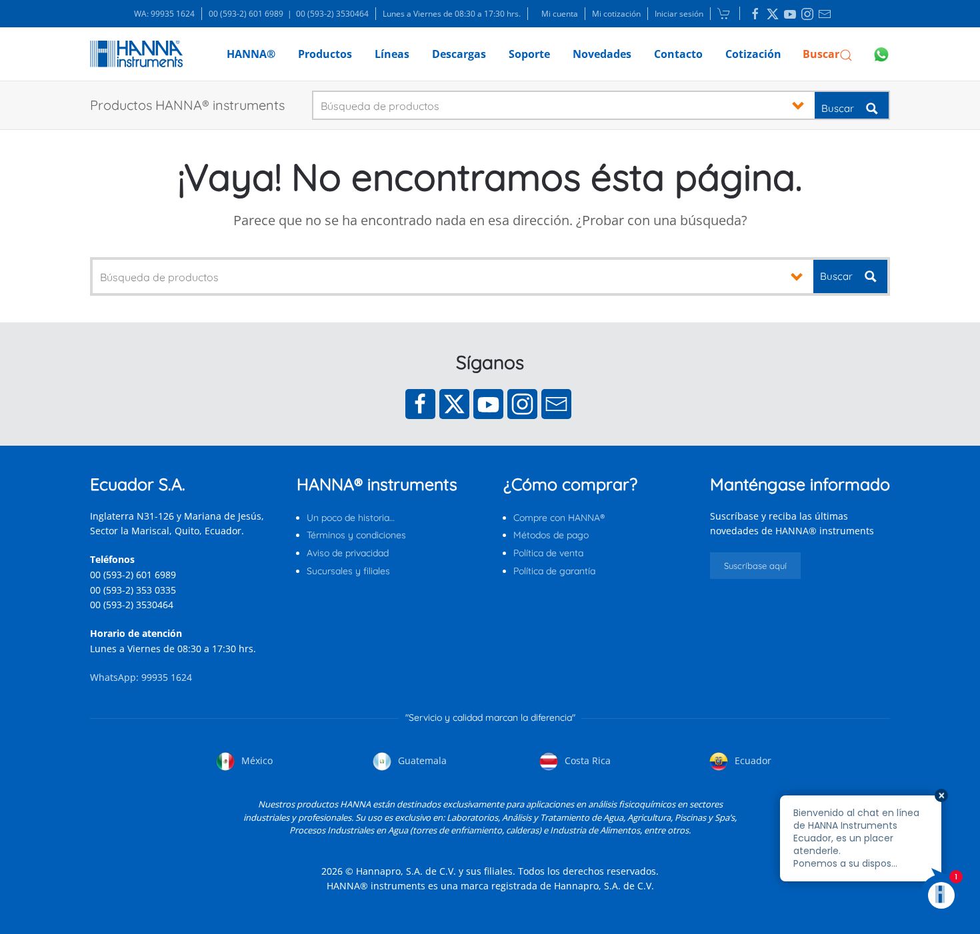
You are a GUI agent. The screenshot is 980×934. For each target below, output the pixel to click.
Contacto (678, 54)
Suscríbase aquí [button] (755, 565)
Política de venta (548, 553)
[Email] (556, 404)
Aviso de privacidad (348, 553)
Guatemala (421, 760)
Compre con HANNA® (559, 518)
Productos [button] (325, 54)
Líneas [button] (392, 54)
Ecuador (751, 760)
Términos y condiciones (356, 535)
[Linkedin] (755, 14)
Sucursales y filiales (348, 571)
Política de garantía (554, 571)
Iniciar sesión (679, 13)
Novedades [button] (602, 54)
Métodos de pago (551, 535)
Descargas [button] (459, 54)
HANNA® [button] (251, 54)
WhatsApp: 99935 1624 (141, 677)
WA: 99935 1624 (164, 13)
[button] (828, 54)
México (256, 760)
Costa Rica (586, 760)
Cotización (753, 54)
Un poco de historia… (351, 518)
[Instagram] (522, 404)
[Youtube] (488, 404)
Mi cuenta (559, 13)
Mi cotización (616, 13)
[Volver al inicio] (136, 54)
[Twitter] (454, 404)
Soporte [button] (529, 54)
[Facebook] (420, 404)
